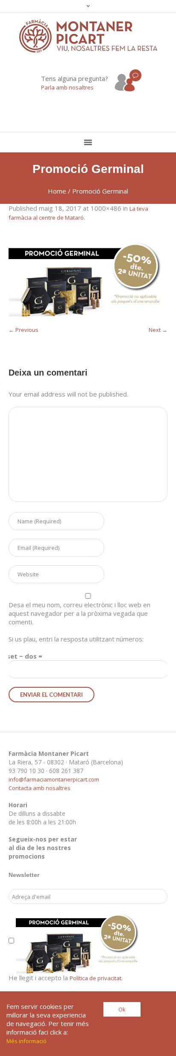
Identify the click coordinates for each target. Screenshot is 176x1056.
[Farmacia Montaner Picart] (88, 36)
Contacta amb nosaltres (39, 788)
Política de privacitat (95, 978)
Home (57, 191)
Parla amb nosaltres (67, 87)
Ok (122, 1009)
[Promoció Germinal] (88, 277)
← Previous (23, 330)
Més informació (26, 1041)
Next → (158, 330)
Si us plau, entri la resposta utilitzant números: (76, 639)
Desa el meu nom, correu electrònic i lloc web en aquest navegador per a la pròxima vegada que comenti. (79, 613)
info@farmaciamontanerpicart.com (54, 779)
